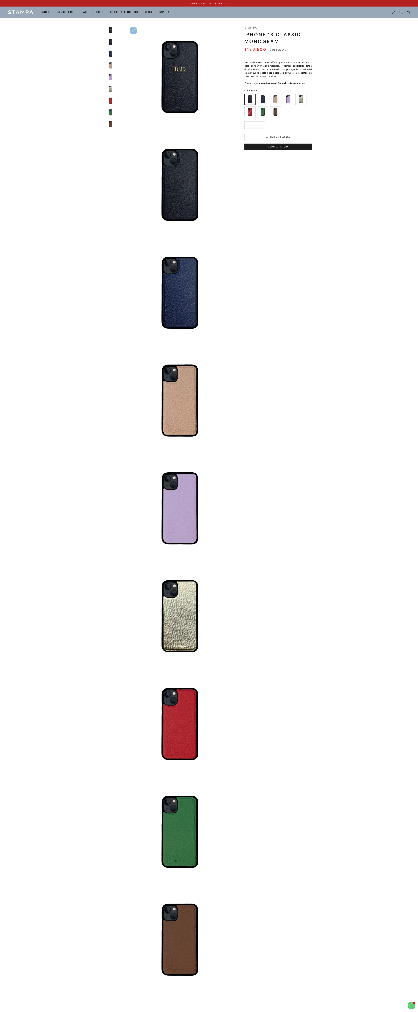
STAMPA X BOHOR (124, 12)
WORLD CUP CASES (160, 12)
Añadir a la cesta (278, 137)
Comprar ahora (278, 147)
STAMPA (250, 27)
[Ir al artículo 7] (110, 100)
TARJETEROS (66, 12)
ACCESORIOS (93, 12)
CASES (45, 12)
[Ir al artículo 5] (110, 77)
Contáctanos (251, 83)
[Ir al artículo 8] (110, 112)
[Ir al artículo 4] (110, 65)
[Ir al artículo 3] (110, 53)
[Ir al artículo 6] (110, 88)
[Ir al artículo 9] (110, 124)
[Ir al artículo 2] (110, 41)
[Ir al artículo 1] (110, 30)
